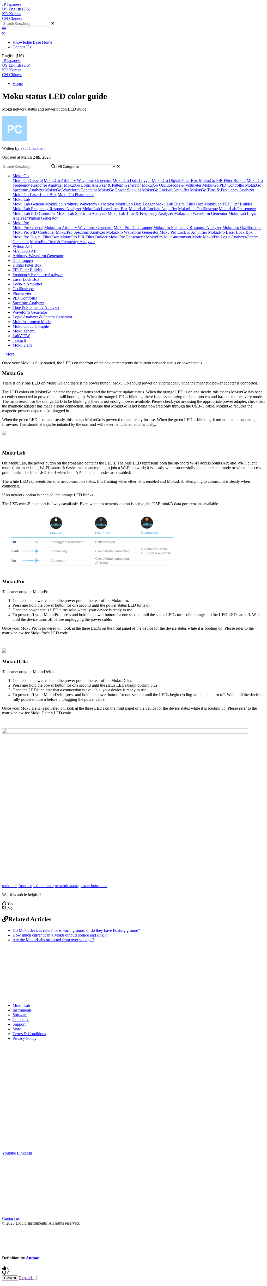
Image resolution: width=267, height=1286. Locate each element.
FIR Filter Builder (27, 270)
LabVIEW (21, 336)
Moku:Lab (21, 199)
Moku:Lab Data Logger (135, 204)
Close (9, 1278)
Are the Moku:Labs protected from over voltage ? (53, 940)
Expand (26, 1278)
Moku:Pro (21, 223)
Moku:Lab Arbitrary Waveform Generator (79, 204)
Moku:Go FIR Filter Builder (222, 180)
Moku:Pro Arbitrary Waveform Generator (78, 227)
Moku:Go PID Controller (223, 185)
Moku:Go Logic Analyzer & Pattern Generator (102, 185)
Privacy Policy (25, 1038)
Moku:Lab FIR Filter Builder (228, 204)
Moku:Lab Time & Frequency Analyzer (140, 213)
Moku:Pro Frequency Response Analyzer (187, 227)
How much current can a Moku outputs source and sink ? (60, 935)
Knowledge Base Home (32, 42)
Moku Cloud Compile (31, 326)
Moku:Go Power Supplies (119, 190)
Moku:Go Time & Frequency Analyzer (222, 190)
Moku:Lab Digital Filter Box (179, 204)
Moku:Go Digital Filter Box (175, 180)
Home (18, 83)
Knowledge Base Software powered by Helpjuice (133, 1240)
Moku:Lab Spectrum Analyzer (82, 213)
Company (21, 1019)
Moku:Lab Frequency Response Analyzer (47, 208)
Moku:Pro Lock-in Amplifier (183, 232)
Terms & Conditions (29, 1033)
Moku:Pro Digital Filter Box (36, 237)
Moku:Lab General (28, 204)
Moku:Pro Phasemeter (126, 237)
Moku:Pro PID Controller (34, 232)
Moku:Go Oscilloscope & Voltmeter (171, 185)
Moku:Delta (22, 345)
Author (32, 1258)
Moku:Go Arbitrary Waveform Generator (78, 180)
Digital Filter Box (27, 265)
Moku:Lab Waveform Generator (200, 213)
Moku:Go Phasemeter (76, 194)
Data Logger (23, 260)
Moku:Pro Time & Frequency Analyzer (62, 241)
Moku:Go (21, 176)
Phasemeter (22, 293)
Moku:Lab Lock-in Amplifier (153, 208)
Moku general (24, 331)
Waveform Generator (30, 312)
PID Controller (25, 298)
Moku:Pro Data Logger (133, 227)
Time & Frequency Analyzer (36, 307)
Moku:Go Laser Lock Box (35, 194)
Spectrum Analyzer (28, 303)
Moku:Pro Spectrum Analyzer (80, 232)
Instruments (22, 1010)
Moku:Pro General (28, 227)
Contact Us (22, 47)
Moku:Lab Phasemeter (237, 208)
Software (20, 1015)
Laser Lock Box (26, 279)
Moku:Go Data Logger (132, 180)
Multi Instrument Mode (32, 321)
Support (19, 1024)
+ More (8, 354)
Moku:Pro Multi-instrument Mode (174, 237)
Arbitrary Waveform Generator (38, 256)
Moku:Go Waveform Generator (71, 190)
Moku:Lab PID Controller (34, 213)
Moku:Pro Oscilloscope (241, 227)
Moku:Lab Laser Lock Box (105, 208)
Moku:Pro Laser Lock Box (230, 232)
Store (17, 1029)
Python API (22, 246)
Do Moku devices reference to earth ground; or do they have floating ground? (76, 930)
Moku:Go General (28, 180)
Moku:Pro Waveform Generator (132, 232)
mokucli (19, 340)
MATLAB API (25, 251)
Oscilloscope (23, 288)
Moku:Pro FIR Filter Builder (83, 237)
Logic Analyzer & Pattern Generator (42, 317)
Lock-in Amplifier (27, 284)
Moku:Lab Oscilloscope (198, 208)
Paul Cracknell (32, 148)
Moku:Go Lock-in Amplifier (165, 190)
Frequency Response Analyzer (38, 274)
